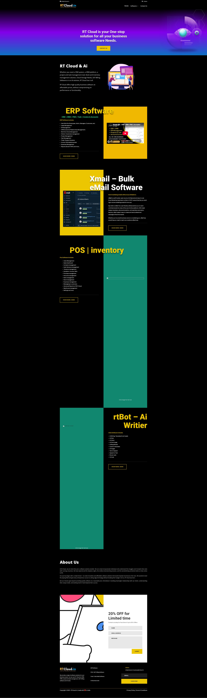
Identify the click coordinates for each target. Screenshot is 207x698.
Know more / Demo (69, 156)
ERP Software (94, 668)
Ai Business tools (95, 680)
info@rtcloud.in (129, 670)
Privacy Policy (131, 690)
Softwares (134, 6)
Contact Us (143, 6)
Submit (137, 651)
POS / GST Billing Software (97, 672)
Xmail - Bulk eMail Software (97, 676)
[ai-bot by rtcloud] (81, 425)
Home (126, 6)
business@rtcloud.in (138, 670)
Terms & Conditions (141, 690)
